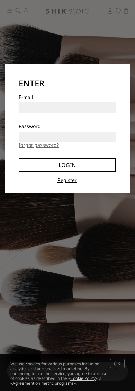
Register (67, 180)
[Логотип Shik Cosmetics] (67, 11)
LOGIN (67, 165)
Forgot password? (39, 145)
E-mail (26, 97)
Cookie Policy (83, 378)
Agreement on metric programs (43, 383)
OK (117, 363)
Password (30, 126)
